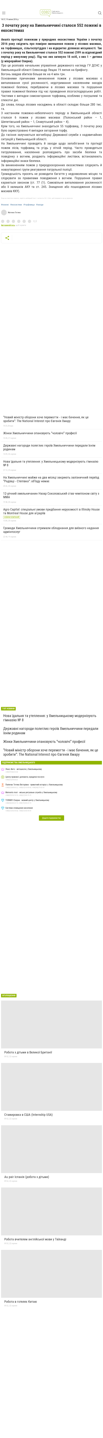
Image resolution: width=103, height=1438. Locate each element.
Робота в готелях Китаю (20, 1302)
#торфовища (29, 205)
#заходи (39, 205)
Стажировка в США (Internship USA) (28, 1115)
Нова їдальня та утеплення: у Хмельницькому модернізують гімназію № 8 (50, 463)
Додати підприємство (51, 818)
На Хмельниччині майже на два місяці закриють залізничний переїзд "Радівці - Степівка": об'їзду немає (51, 479)
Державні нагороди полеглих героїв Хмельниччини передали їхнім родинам (49, 447)
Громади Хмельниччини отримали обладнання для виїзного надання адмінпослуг (51, 530)
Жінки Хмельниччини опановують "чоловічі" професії (40, 433)
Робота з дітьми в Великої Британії (28, 1052)
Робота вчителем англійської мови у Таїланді (35, 1239)
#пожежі (5, 205)
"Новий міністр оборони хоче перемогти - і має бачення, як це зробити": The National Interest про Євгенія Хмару (46, 419)
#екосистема (16, 205)
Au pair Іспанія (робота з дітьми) (26, 1177)
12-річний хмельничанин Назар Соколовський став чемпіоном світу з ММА (51, 495)
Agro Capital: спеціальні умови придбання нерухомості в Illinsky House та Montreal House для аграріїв (51, 511)
